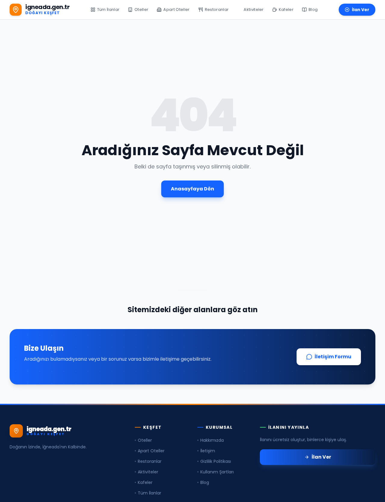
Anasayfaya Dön (192, 188)
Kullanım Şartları (217, 472)
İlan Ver (360, 10)
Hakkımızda (212, 440)
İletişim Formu (333, 356)
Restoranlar (150, 461)
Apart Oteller (151, 451)
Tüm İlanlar (149, 493)
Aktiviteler (148, 472)
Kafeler (145, 482)
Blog (204, 482)
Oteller (145, 440)
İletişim (207, 451)
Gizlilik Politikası (215, 461)
